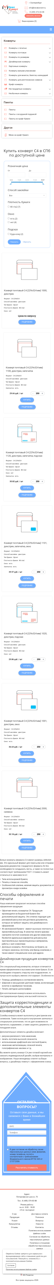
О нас (14, 1214)
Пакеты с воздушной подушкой (22, 114)
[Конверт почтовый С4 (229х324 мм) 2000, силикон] (27, 788)
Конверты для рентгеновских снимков (25, 80)
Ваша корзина (28, 21)
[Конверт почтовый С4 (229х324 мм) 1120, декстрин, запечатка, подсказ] (27, 433)
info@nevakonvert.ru (37, 8)
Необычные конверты (18, 93)
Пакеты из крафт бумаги (19, 119)
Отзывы (14, 1227)
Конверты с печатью (18, 48)
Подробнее (27, 322)
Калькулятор (14, 1224)
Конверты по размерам (19, 57)
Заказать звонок (33, 16)
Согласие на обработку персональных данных (39, 1238)
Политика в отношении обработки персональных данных (39, 1246)
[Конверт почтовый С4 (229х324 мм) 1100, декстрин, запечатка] (27, 349)
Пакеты (12, 110)
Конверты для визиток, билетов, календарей (28, 75)
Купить (27, 400)
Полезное (39, 1217)
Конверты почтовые (17, 53)
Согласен (10, 1265)
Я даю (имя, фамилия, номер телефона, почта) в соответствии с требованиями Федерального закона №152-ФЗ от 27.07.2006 (28, 1155)
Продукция (14, 1217)
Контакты (39, 1227)
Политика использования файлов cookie (40, 1232)
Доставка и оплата (39, 1214)
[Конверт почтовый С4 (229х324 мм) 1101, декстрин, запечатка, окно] (27, 523)
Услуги (14, 1221)
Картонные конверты (18, 66)
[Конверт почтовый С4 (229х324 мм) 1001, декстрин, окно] (27, 700)
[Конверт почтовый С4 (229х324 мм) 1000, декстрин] (27, 270)
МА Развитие (28, 1275)
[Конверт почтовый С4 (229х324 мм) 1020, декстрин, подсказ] (27, 613)
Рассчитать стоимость (27, 1167)
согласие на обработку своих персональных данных (26, 1150)
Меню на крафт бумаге (19, 135)
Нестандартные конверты (20, 89)
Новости (39, 1224)
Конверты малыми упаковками (22, 71)
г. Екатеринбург (35, 3)
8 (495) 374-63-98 (37, 12)
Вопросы (39, 1221)
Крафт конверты (16, 84)
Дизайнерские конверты (19, 62)
